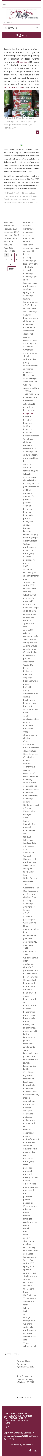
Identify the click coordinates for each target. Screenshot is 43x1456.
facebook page (30, 283)
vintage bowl (29, 1320)
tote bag (27, 591)
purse (26, 563)
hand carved (29, 983)
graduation (28, 964)
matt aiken (28, 1117)
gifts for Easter (30, 305)
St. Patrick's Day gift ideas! (14, 140)
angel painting (29, 610)
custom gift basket (30, 196)
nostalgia (27, 1167)
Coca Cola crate (30, 754)
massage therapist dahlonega (28, 1110)
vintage (26, 1317)
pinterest (27, 1196)
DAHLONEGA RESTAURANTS (18, 1416)
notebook (27, 1171)
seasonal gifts (29, 572)
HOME (7, 1423)
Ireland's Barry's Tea (13, 87)
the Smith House (31, 1295)
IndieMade (27, 1444)
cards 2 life (28, 725)
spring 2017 (28, 1269)
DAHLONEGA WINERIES (16, 1420)
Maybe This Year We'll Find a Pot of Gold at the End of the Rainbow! (20, 44)
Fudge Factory (30, 878)
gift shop (27, 257)
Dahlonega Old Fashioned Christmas (30, 346)
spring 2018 (28, 585)
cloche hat (28, 333)
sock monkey (29, 1247)
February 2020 (10, 228)
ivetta (26, 1034)
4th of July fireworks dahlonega (28, 270)
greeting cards (30, 353)
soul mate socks (30, 1250)
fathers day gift (30, 470)
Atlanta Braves (30, 645)
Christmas (28, 439)
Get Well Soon (30, 897)
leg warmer (28, 1075)
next (11, 264)
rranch (26, 1228)
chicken (26, 738)
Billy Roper (28, 677)
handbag (27, 512)
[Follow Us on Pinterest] (36, 1451)
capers (26, 722)
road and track (30, 1222)
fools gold (27, 868)
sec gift (26, 1237)
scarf (25, 1234)
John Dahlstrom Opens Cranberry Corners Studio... (25, 1379)
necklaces (28, 1158)
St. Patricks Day (30, 202)
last (11, 268)
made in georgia (30, 537)
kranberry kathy (30, 263)
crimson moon (29, 448)
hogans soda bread (26, 199)
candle (26, 715)
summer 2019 (29, 308)
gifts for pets (29, 919)
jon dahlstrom (29, 1056)
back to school (30, 410)
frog (25, 875)
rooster (26, 1225)
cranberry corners (12, 196)
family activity (29, 843)
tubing (26, 1308)
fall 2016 (27, 836)
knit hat (26, 1069)
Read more (37, 132)
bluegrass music (30, 318)
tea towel (27, 1285)
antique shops (29, 614)
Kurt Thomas (29, 1072)
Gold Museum (29, 935)
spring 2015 (28, 1263)
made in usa (28, 1104)
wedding (27, 384)
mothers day (29, 1142)
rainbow (27, 1215)
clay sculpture (29, 750)
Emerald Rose (29, 824)
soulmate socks (30, 582)
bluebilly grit (29, 700)
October (27, 1180)
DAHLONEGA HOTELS (15, 1418)
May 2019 (8, 244)
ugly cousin (28, 598)
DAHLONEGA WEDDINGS (16, 1413)
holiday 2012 (29, 1024)
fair (25, 833)
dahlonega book (30, 785)
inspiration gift (30, 1031)
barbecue (27, 671)
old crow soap (29, 1183)
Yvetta (26, 1343)
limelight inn (29, 1078)
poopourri (28, 1202)
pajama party (29, 559)
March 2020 (9, 225)
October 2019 (10, 238)
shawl (26, 356)
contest (27, 763)
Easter (26, 820)
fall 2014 (27, 464)
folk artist (27, 474)
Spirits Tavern (29, 1260)
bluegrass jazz (29, 703)
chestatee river (30, 735)
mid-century (29, 1120)
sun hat (26, 1279)
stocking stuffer (30, 1276)
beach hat (27, 674)
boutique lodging (31, 435)
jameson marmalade (13, 202)
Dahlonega (9, 121)
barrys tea (29, 118)
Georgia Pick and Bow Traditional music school (31, 890)
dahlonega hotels (31, 789)
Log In (7, 1426)
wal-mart (27, 1323)
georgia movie (29, 477)
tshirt (25, 1304)
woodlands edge (31, 607)
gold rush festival (31, 486)
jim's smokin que (30, 1053)
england (27, 827)
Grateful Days (29, 967)
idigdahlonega (29, 1027)
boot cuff (27, 706)
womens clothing (31, 388)
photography (29, 1190)
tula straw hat (29, 594)
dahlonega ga (29, 260)
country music (29, 766)
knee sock (28, 531)
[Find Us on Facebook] (30, 1451)
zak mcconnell (29, 1346)
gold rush (27, 938)
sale (25, 1231)
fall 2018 (27, 467)
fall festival (28, 840)
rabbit (26, 1212)
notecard (27, 1174)
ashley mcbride (30, 642)
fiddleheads (28, 846)
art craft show (29, 639)
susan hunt (28, 1282)
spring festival (29, 1272)
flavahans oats (10, 199)
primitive (27, 1209)
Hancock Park (29, 980)
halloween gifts (30, 976)
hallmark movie (30, 973)
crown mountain (30, 776)
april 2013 (27, 629)
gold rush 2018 (30, 941)
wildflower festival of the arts (29, 1336)
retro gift (27, 1218)
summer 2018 (29, 588)
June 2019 (8, 241)
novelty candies (30, 1177)
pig (24, 1193)
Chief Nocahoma (31, 747)
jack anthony (29, 1037)
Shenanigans (23, 62)
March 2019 (9, 251)
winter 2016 (29, 604)
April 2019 (8, 248)
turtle (26, 1311)
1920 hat (27, 391)
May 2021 (8, 222)
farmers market (30, 302)
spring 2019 (28, 292)
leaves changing (30, 534)
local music (28, 1082)
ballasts (26, 668)
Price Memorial (30, 1206)
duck (25, 817)
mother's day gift (31, 1139)
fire (25, 849)
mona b (26, 1136)
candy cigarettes (31, 719)
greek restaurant (31, 970)
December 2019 (11, 232)
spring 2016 (28, 1266)
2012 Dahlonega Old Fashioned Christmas (31, 397)
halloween (28, 509)
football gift (28, 871)
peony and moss (30, 1187)
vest (25, 1314)
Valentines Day (30, 381)
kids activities (29, 1066)
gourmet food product (19, 124)
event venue (29, 830)
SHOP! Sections (12, 28)
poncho (26, 1199)
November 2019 (11, 235)
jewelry (26, 528)
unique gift (28, 601)
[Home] (21, 13)
